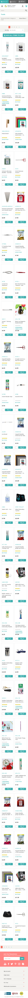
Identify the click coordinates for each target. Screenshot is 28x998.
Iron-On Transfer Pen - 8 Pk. (6, 585)
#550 (3, 660)
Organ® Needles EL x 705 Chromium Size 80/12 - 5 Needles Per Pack (20, 851)
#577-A (17, 660)
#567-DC (4, 923)
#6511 (4, 319)
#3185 (4, 394)
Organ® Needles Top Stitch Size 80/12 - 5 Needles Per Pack (7, 472)
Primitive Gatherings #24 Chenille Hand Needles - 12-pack (7, 209)
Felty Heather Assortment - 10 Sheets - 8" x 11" (6, 889)
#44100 (17, 886)
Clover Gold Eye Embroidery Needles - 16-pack (7, 626)
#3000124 (5, 469)
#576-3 (17, 357)
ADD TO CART (9, 72)
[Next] (18, 27)
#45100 (17, 582)
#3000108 (18, 544)
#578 (3, 281)
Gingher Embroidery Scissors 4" (7, 663)
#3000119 (5, 848)
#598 (16, 394)
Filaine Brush (5, 133)
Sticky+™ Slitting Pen (6, 322)
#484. (3, 507)
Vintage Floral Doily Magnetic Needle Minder (7, 776)
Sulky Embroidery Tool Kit (19, 510)
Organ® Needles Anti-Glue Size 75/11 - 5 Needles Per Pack (20, 209)
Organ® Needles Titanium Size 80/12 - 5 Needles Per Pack (20, 247)
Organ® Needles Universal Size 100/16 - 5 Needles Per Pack (20, 434)
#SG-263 (4, 773)
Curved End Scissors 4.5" (20, 926)
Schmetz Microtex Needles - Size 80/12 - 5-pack (7, 171)
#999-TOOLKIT (19, 507)
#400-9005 (5, 582)
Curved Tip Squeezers (5, 284)
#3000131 (18, 244)
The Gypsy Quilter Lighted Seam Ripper (20, 626)
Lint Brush (4, 434)
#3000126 (18, 848)
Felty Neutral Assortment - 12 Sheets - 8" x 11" (19, 472)
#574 (16, 169)
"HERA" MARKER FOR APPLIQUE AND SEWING (20, 776)
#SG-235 (17, 736)
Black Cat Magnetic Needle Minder (20, 322)
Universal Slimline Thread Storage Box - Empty (7, 96)
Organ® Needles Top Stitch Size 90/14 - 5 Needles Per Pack (7, 359)
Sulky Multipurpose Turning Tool (7, 547)
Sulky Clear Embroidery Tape (19, 96)
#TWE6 (4, 244)
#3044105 (18, 469)
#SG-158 (17, 319)
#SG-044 (4, 623)
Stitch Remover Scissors (19, 171)
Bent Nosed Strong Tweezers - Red (20, 284)
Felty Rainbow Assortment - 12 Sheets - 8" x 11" (19, 134)
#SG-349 (17, 623)
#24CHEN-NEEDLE (7, 206)
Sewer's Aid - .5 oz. (6, 509)
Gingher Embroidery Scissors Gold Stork (7, 701)
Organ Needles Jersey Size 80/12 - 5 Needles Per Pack (20, 813)
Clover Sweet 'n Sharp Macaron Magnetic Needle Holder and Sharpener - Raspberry (19, 701)
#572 (16, 923)
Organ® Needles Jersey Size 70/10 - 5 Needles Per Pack (20, 547)
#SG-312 (17, 773)
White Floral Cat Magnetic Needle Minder (6, 738)
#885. (16, 56)
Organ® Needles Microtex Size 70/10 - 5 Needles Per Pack (7, 851)
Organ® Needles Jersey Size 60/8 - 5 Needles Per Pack (7, 813)
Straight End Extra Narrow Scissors (20, 359)
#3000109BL (18, 811)
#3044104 (18, 131)
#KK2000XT (5, 56)
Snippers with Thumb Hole (18, 663)
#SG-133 (17, 698)
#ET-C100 (18, 93)
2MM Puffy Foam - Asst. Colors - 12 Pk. (20, 889)
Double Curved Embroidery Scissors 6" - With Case (7, 926)
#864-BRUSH (5, 131)
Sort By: (7, 30)
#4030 (4, 169)
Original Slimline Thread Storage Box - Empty (20, 59)
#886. (3, 93)
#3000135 (18, 206)
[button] (14, 19)
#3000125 (5, 357)
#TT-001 (4, 544)
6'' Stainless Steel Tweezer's (6, 247)
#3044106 (5, 886)
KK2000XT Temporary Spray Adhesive (6, 59)
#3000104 (18, 432)
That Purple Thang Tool (20, 738)
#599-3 (4, 698)
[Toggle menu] (2, 6)
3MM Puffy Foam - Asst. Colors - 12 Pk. (20, 585)
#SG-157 (4, 736)
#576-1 (17, 281)
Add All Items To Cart (14, 35)
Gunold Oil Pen (19, 396)
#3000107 (5, 811)
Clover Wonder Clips (7, 396)
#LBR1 (4, 432)
